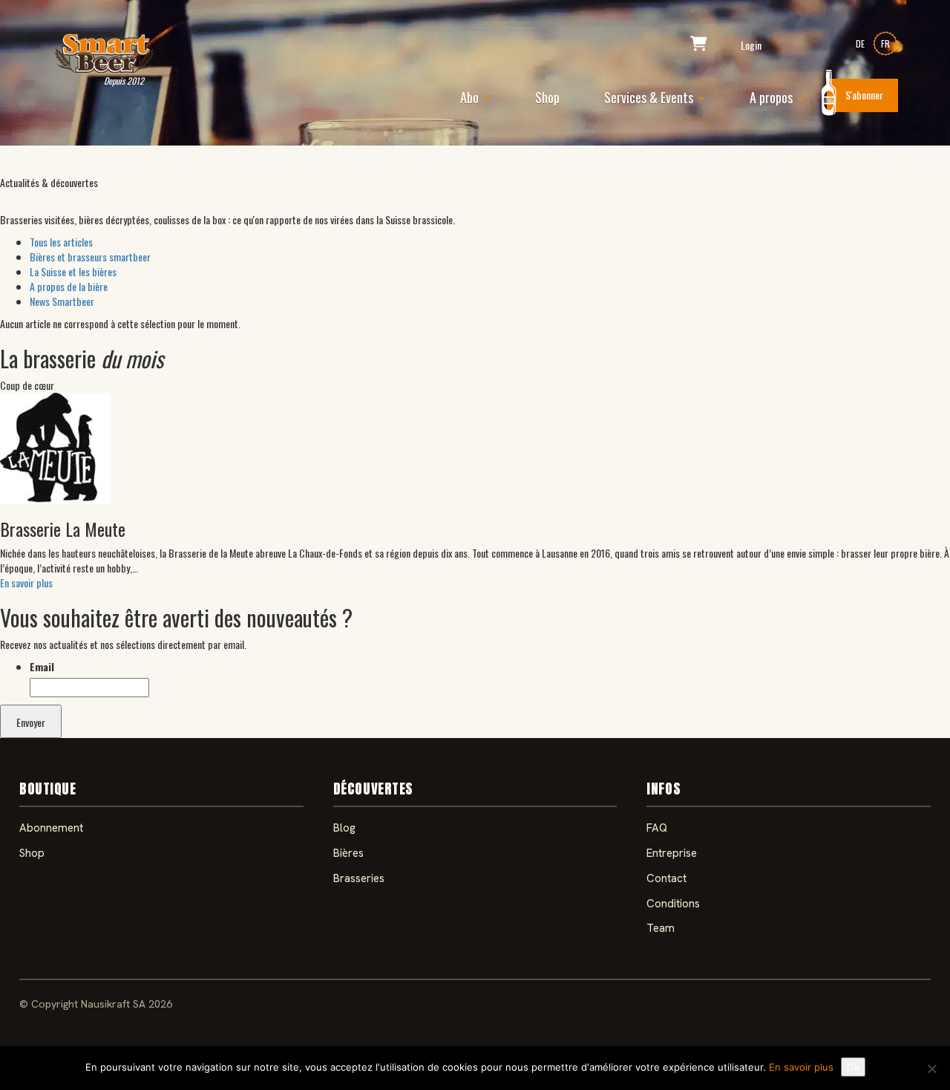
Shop (547, 97)
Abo (471, 97)
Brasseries (358, 878)
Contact (666, 878)
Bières (348, 853)
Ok (853, 1067)
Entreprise (671, 853)
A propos (773, 97)
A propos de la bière (69, 286)
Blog (344, 827)
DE (860, 43)
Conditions (673, 903)
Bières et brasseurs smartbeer (90, 256)
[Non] (931, 1068)
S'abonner (864, 94)
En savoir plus (26, 582)
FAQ (656, 827)
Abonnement (51, 827)
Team (660, 928)
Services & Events (650, 97)
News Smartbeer (62, 301)
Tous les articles (61, 241)
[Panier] (698, 45)
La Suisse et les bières (73, 271)
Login (751, 45)
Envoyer (30, 722)
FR (885, 43)
